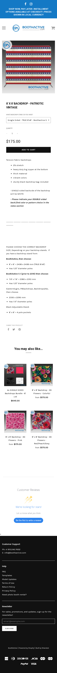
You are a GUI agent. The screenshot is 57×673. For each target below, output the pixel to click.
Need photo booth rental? (14, 594)
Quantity (9, 128)
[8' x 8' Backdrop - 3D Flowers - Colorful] (42, 375)
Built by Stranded (42, 648)
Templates (7, 575)
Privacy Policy (8, 590)
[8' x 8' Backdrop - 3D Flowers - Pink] (15, 422)
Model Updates (9, 579)
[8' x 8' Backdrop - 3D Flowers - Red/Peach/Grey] (42, 422)
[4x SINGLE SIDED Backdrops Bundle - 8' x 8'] (15, 375)
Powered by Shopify (26, 648)
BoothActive (12, 648)
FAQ (4, 571)
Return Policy (8, 587)
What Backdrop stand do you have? (19, 115)
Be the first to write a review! (28, 520)
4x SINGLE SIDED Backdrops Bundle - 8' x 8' (15, 393)
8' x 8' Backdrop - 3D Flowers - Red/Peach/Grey (42, 440)
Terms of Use (8, 583)
